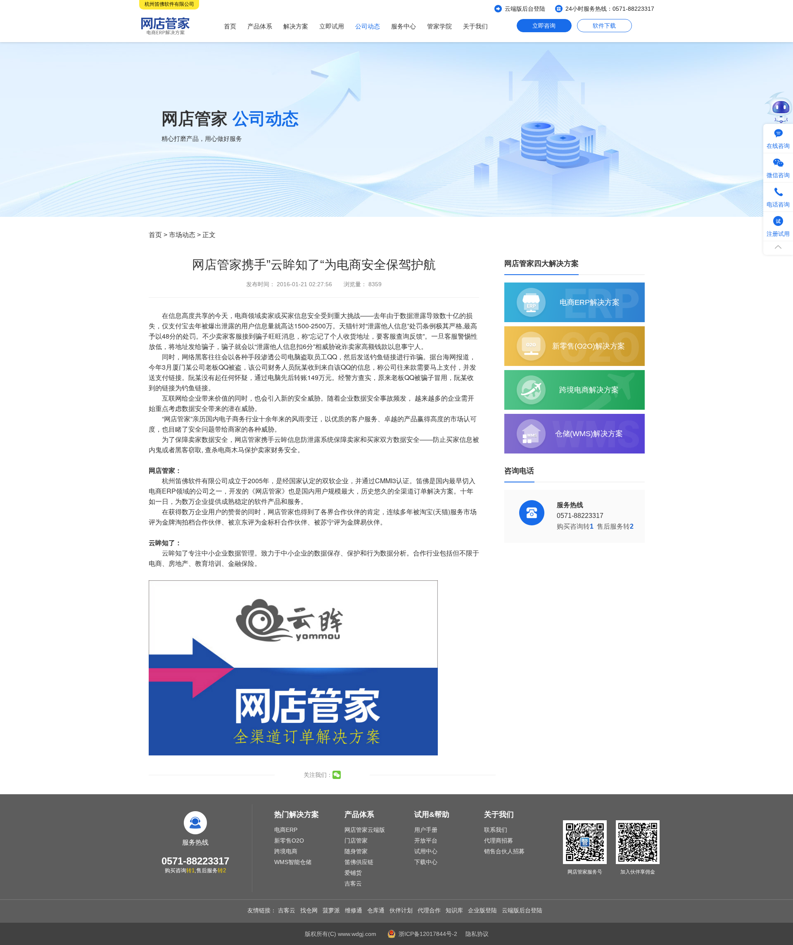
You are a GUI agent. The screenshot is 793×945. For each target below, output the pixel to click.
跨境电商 (285, 851)
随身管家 (356, 851)
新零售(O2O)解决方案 (588, 346)
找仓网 (309, 910)
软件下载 (604, 25)
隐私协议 (477, 934)
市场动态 (182, 234)
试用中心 (425, 851)
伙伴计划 (401, 910)
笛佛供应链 (358, 862)
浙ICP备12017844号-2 (428, 934)
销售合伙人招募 (504, 851)
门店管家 (356, 840)
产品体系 (259, 26)
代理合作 (429, 910)
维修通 (353, 910)
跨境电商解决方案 (589, 390)
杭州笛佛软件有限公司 (169, 4)
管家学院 (439, 26)
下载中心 (425, 862)
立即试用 (331, 26)
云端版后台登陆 (525, 9)
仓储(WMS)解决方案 (589, 434)
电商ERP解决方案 (590, 302)
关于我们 (475, 26)
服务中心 (403, 26)
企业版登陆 (482, 910)
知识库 (454, 910)
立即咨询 (544, 25)
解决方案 (295, 26)
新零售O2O (289, 840)
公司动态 (367, 26)
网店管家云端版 (364, 829)
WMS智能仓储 (292, 862)
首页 (230, 26)
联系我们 (495, 829)
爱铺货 (353, 872)
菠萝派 (331, 910)
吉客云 (353, 883)
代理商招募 (498, 840)
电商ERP (285, 829)
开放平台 (425, 840)
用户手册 (425, 829)
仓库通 (376, 910)
